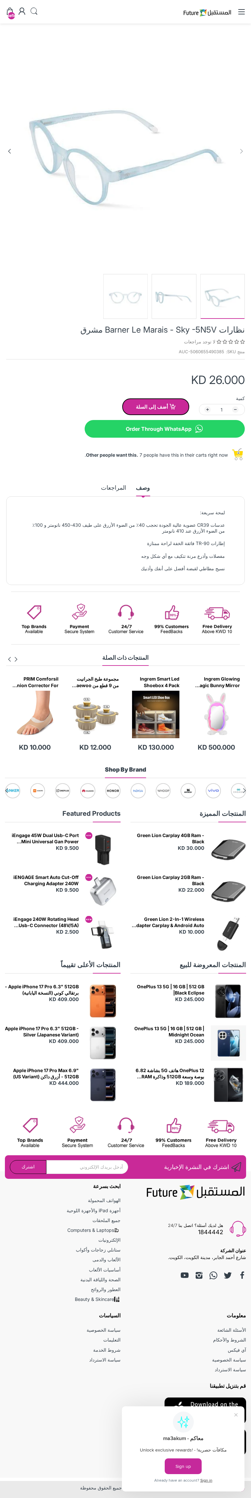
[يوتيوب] (185, 1275)
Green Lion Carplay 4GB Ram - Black (170, 838)
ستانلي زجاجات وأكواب (98, 1249)
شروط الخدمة (107, 1350)
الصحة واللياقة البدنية (100, 1279)
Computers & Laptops (90, 1230)
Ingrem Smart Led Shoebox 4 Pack (220, 682)
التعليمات (112, 1340)
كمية (240, 398)
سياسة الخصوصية (229, 1359)
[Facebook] (242, 1275)
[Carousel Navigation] (12, 659)
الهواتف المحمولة (104, 1200)
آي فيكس (237, 1350)
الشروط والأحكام (229, 1340)
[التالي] (241, 151)
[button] (230, 341)
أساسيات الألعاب (105, 1269)
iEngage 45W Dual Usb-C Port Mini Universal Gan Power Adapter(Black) (45, 838)
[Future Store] (207, 17)
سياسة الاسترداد (230, 1369)
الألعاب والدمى (106, 1259)
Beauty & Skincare (94, 1299)
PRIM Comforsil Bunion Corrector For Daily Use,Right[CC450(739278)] (95, 682)
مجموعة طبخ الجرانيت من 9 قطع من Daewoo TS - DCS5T (156, 682)
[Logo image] (238, 790)
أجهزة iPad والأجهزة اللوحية (94, 1210)
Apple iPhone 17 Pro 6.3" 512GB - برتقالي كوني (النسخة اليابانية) (42, 990)
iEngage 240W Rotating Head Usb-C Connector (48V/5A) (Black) (46, 922)
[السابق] (9, 151)
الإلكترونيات (109, 1240)
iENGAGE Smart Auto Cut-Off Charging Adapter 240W (46, 880)
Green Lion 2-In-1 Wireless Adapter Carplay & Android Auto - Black (168, 922)
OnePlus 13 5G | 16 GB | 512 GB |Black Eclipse (170, 990)
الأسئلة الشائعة (231, 1330)
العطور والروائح (106, 1289)
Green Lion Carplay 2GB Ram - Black (170, 880)
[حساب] (21, 12)
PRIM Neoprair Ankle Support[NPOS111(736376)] (35, 682)
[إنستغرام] (199, 1275)
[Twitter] (228, 1275)
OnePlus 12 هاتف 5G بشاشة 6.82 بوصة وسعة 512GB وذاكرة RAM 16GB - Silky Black (170, 1074)
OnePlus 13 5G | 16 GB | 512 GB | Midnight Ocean (169, 1032)
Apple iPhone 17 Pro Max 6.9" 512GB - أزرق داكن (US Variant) (46, 1074)
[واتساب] (213, 1275)
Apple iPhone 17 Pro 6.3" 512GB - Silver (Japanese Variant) (42, 1032)
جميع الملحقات (106, 1220)
